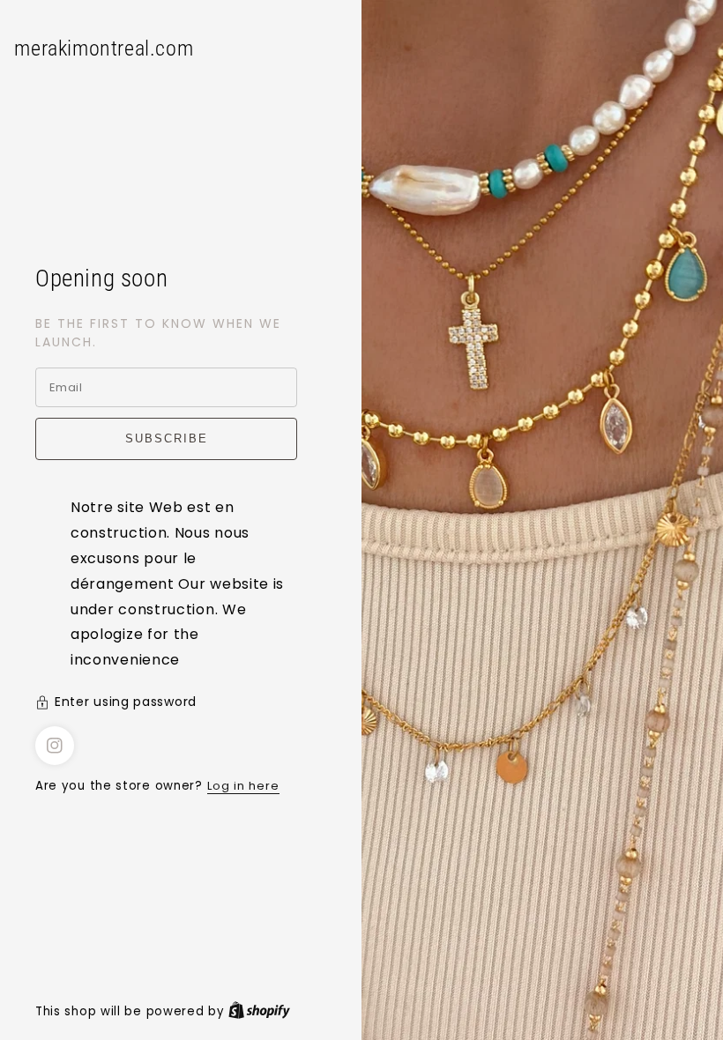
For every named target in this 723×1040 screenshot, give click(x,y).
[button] (180, 704)
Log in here (243, 785)
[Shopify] (259, 1011)
